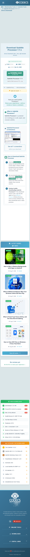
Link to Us (17, 521)
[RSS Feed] (10, 521)
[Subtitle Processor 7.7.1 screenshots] (13, 137)
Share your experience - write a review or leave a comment (15, 104)
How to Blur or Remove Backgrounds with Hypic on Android (15, 267)
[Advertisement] (15, 27)
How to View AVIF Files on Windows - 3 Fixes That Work (15, 343)
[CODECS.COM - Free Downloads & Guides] (15, 500)
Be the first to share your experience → (15, 364)
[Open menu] (3, 2)
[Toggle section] (26, 528)
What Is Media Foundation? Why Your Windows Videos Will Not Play (15, 292)
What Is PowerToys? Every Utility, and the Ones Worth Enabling (15, 317)
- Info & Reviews (15, 87)
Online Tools (16, 527)
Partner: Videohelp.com (15, 554)
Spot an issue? (16, 90)
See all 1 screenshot (15, 147)
